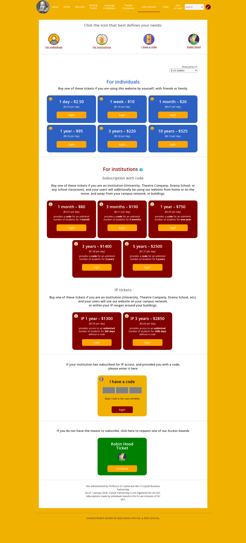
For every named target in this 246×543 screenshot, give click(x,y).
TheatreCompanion (128, 7)
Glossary (80, 6)
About (55, 6)
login (71, 115)
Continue (122, 468)
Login (166, 6)
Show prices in (189, 66)
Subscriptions (149, 6)
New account (178, 7)
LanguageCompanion (109, 7)
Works (66, 6)
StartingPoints (93, 7)
